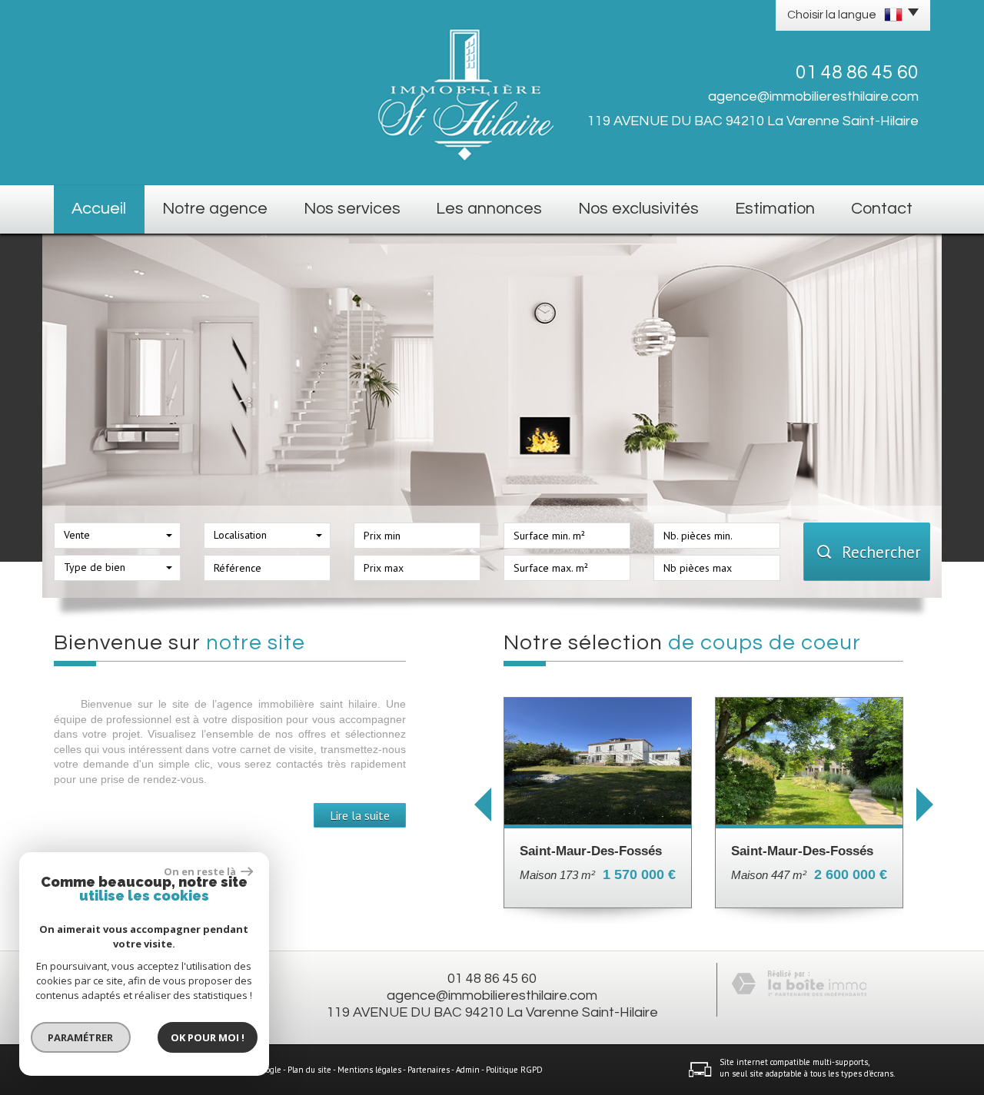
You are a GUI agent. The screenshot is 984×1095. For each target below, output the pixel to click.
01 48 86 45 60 (492, 978)
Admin (468, 1069)
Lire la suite (360, 815)
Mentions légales (369, 1069)
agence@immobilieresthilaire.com (813, 96)
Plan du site (309, 1069)
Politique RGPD (514, 1069)
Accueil (98, 208)
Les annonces (489, 208)
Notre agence (215, 208)
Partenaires (428, 1069)
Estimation (775, 208)
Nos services (352, 208)
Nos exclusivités (638, 208)
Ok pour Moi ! (207, 1037)
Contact (882, 208)
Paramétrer (81, 1037)
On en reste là (201, 871)
